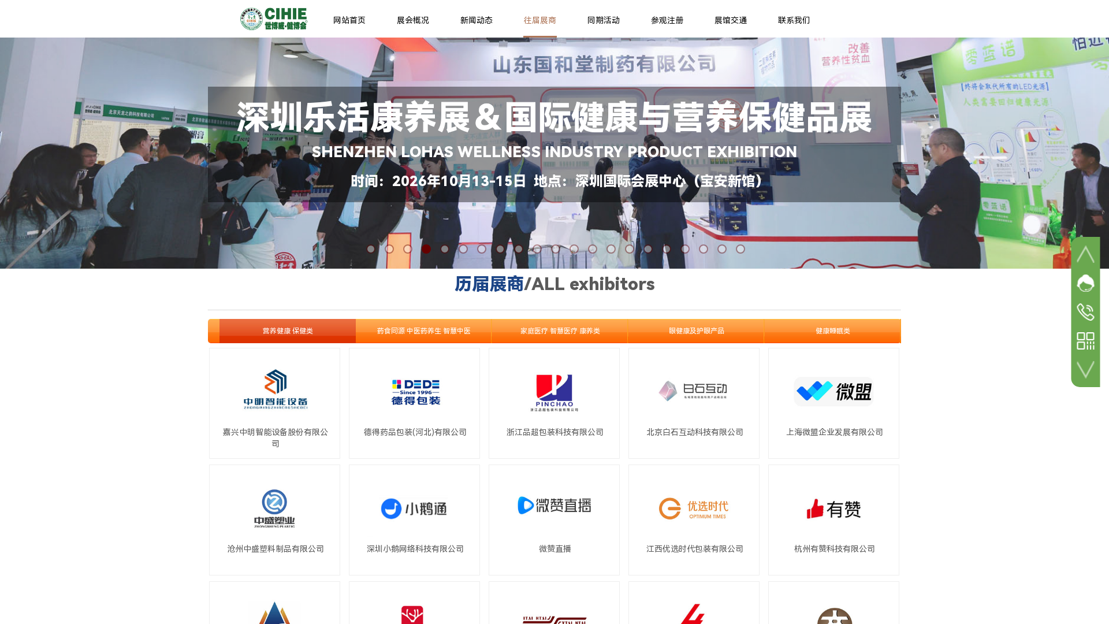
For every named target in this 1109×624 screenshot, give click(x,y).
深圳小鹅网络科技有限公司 (415, 549)
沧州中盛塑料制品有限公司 (275, 549)
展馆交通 (730, 20)
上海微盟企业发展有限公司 (834, 432)
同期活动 (603, 20)
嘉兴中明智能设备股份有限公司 (275, 438)
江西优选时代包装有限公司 (694, 549)
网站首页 (349, 20)
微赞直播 (555, 549)
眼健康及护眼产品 (696, 331)
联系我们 (794, 20)
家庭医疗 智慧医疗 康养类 (560, 331)
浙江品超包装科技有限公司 (555, 432)
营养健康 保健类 (288, 331)
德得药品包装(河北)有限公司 (415, 432)
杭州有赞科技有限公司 (834, 549)
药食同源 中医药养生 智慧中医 (424, 331)
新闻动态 (476, 20)
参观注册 (667, 20)
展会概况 (413, 20)
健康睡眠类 (833, 331)
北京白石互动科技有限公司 (694, 432)
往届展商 (540, 20)
